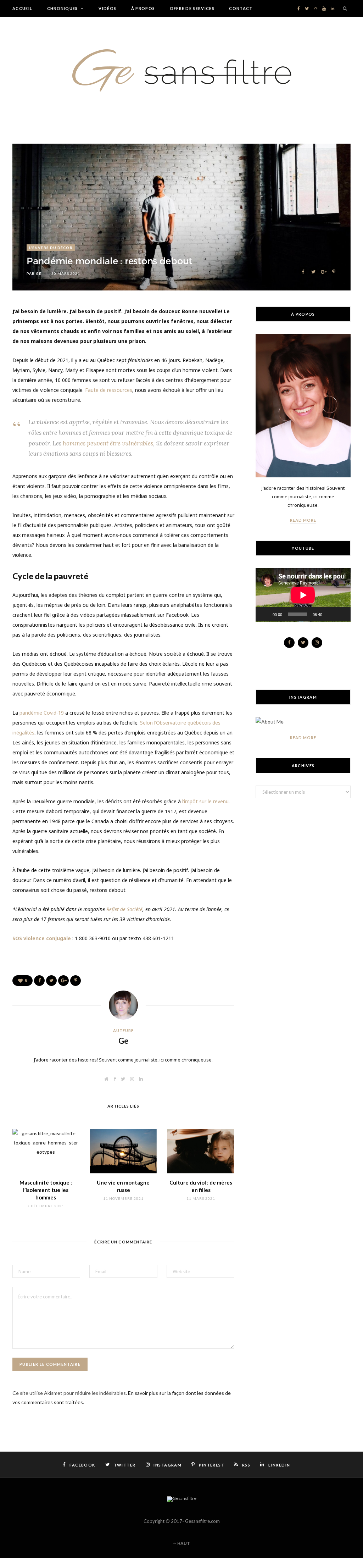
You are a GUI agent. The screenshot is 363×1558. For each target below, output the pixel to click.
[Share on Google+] (323, 271)
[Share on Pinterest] (333, 271)
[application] (303, 595)
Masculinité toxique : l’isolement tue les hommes (45, 1190)
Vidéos (107, 8)
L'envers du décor (51, 247)
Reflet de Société (124, 909)
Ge (38, 273)
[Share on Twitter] (313, 271)
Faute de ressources (108, 390)
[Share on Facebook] (302, 271)
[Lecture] (264, 614)
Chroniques (62, 8)
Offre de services (192, 8)
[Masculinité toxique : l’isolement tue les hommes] (45, 1151)
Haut (183, 1543)
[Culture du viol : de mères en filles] (200, 1151)
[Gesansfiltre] (181, 70)
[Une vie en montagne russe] (123, 1151)
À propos (143, 8)
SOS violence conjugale (41, 938)
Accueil (22, 8)
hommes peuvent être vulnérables (108, 443)
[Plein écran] (341, 614)
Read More (303, 520)
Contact (240, 8)
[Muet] (330, 614)
